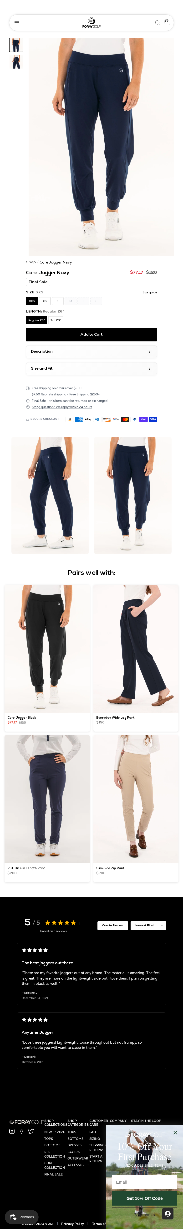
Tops (48, 1139)
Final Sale (53, 1174)
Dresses (74, 1145)
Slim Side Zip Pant (110, 868)
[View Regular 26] (16, 45)
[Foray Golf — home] (91, 22)
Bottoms (52, 1145)
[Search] (158, 22)
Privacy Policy (72, 1224)
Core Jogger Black (21, 717)
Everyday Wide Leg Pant (115, 717)
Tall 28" (56, 320)
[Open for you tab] (167, 1213)
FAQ (92, 1132)
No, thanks (144, 1215)
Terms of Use (103, 1224)
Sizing (94, 1139)
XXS (32, 301)
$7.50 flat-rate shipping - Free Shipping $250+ (66, 394)
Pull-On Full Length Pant (26, 868)
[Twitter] (31, 1131)
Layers (73, 1152)
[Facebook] (21, 1131)
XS (45, 301)
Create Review (112, 925)
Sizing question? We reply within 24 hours (62, 407)
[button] (101, 147)
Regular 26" (36, 320)
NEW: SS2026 (54, 1132)
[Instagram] (12, 1131)
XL (96, 301)
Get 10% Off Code (145, 1198)
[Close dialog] (175, 1133)
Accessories (78, 1165)
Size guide (149, 292)
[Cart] (165, 22)
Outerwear (77, 1158)
